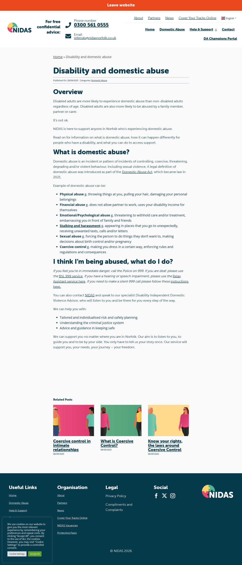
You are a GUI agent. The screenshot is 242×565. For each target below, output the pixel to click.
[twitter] (164, 495)
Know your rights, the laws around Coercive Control (165, 445)
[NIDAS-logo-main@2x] (19, 24)
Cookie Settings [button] (17, 553)
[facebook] (156, 495)
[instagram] (172, 495)
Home (58, 57)
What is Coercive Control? (117, 443)
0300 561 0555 (91, 25)
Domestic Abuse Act (137, 172)
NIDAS (89, 295)
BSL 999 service (71, 276)
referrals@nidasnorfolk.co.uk (95, 38)
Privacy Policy (116, 496)
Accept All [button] (35, 553)
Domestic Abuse (99, 80)
